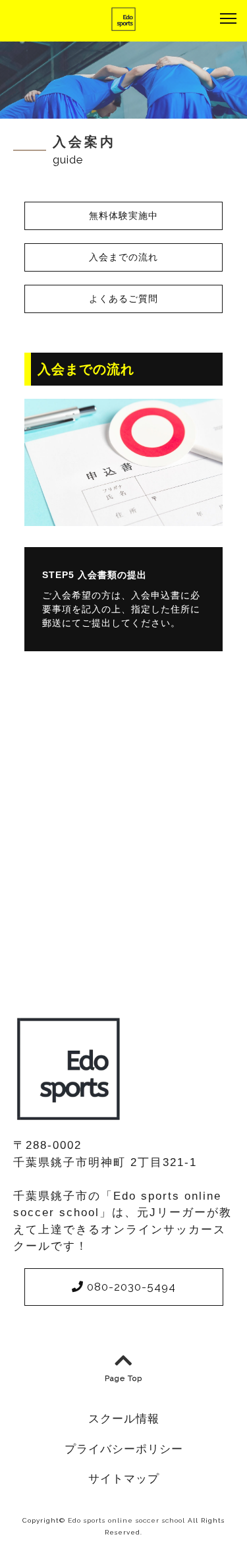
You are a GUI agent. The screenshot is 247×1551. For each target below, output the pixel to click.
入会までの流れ (123, 257)
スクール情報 (123, 1418)
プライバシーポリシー (124, 1448)
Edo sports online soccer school (126, 1520)
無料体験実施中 (123, 215)
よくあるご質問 (123, 298)
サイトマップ (123, 1478)
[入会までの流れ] (123, 517)
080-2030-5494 (130, 1286)
